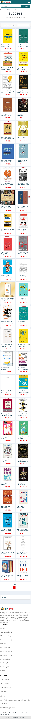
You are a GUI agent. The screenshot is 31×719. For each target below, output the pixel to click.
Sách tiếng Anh (10, 9)
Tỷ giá (10, 713)
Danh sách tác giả (5, 647)
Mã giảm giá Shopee (6, 667)
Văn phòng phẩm (5, 687)
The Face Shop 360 (18, 713)
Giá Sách (22, 717)
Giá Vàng (26, 713)
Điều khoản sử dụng (6, 636)
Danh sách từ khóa (6, 655)
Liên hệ (2, 670)
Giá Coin (7, 714)
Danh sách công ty (6, 651)
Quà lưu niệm (4, 691)
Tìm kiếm (25, 6)
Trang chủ (2, 9)
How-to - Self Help (19, 9)
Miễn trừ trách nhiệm (6, 640)
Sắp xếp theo (13, 25)
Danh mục (3, 643)
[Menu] (29, 2)
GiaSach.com (15, 717)
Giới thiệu (3, 628)
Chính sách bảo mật (6, 632)
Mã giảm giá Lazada (6, 663)
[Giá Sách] (8, 609)
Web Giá (2, 714)
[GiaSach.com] (7, 2)
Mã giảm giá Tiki (5, 659)
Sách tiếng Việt (5, 679)
